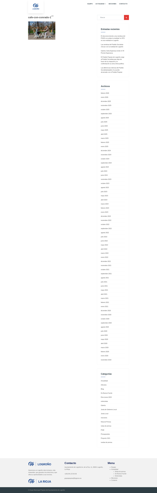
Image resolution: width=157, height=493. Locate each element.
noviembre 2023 (106, 179)
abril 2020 (104, 343)
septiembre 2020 (106, 323)
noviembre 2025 (106, 105)
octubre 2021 (105, 269)
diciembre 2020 (106, 310)
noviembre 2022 (106, 220)
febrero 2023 (105, 208)
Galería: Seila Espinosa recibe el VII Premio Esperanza (112, 52)
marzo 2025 (104, 138)
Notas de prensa (120, 471)
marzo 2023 (104, 204)
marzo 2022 (104, 253)
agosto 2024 (105, 167)
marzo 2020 (104, 347)
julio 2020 (104, 331)
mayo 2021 (104, 290)
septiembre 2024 (106, 163)
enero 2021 (104, 306)
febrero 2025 (105, 142)
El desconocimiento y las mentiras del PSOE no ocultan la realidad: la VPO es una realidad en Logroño (113, 38)
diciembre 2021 (106, 261)
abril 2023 (104, 200)
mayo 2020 (104, 339)
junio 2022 (104, 241)
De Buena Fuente (106, 393)
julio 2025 (104, 122)
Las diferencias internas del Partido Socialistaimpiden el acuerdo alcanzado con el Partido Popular (112, 70)
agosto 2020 (105, 327)
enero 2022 (104, 257)
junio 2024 (104, 175)
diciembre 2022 (106, 216)
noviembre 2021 (106, 265)
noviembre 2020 (106, 314)
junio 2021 (104, 286)
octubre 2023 (105, 183)
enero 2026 (104, 97)
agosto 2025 (105, 118)
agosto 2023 (105, 187)
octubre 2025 (105, 109)
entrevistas (104, 401)
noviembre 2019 (106, 360)
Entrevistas (118, 476)
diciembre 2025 (106, 101)
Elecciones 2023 (106, 397)
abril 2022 (104, 249)
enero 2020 (104, 356)
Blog (102, 389)
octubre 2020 (105, 319)
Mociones (112, 4)
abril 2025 (104, 134)
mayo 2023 (104, 195)
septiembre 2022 (106, 228)
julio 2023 (104, 191)
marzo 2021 (104, 298)
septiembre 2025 (106, 113)
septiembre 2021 (106, 273)
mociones (104, 418)
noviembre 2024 (106, 154)
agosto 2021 (105, 278)
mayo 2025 (104, 130)
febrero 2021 (105, 302)
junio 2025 (104, 126)
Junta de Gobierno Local (109, 409)
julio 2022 (104, 237)
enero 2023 (104, 212)
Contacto (123, 4)
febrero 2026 (105, 93)
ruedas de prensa (106, 442)
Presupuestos (105, 434)
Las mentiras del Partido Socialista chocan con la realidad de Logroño (112, 46)
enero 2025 (104, 146)
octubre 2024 (105, 159)
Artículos (103, 385)
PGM (102, 430)
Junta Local (104, 413)
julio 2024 (104, 171)
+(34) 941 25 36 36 (71, 474)
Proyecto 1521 (105, 438)
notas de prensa (106, 426)
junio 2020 (104, 335)
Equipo (90, 4)
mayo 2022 (104, 245)
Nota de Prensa (106, 422)
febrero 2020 (105, 351)
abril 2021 (104, 294)
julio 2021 (104, 282)
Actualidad (99, 4)
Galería (103, 405)
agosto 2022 (105, 232)
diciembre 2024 (106, 150)
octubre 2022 (105, 224)
